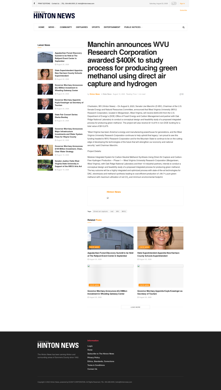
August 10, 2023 (119, 94)
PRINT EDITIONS (44, 3)
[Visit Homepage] (54, 15)
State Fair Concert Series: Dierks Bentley (66, 116)
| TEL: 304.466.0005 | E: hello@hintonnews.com (77, 3)
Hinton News (95, 94)
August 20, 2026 (62, 64)
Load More (135, 307)
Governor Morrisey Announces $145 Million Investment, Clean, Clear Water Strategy (69, 149)
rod (112, 211)
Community (66, 27)
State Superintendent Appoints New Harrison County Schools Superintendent (68, 73)
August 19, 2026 (62, 155)
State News (107, 94)
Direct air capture (100, 211)
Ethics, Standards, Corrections (100, 361)
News (51, 27)
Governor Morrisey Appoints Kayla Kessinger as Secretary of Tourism (69, 102)
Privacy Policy (93, 357)
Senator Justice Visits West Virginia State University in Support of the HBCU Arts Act (68, 163)
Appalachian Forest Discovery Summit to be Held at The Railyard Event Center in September (68, 56)
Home (41, 27)
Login (90, 346)
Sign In (182, 3)
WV (117, 211)
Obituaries (82, 27)
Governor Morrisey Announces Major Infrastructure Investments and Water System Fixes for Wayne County (69, 132)
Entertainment (112, 27)
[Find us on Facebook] (34, 3)
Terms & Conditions (96, 365)
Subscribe (183, 10)
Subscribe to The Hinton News (100, 353)
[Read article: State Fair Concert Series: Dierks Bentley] (45, 118)
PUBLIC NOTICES (132, 27)
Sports (96, 27)
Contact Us (55, 3)
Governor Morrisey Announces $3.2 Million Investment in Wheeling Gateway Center (69, 88)
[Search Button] (184, 27)
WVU (124, 211)
